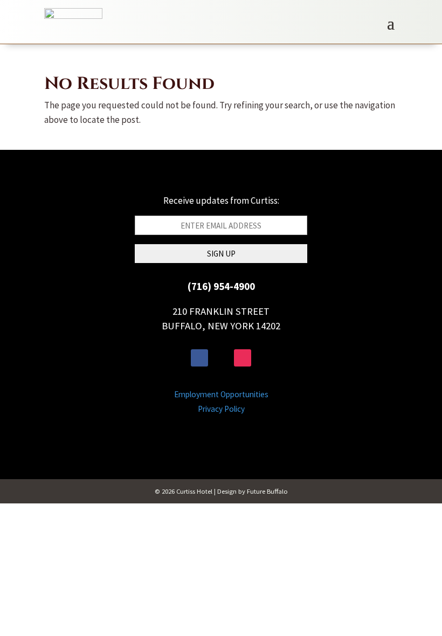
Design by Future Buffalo (252, 491)
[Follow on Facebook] (199, 358)
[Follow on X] (221, 358)
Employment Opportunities (221, 394)
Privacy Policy (221, 409)
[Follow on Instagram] (242, 358)
